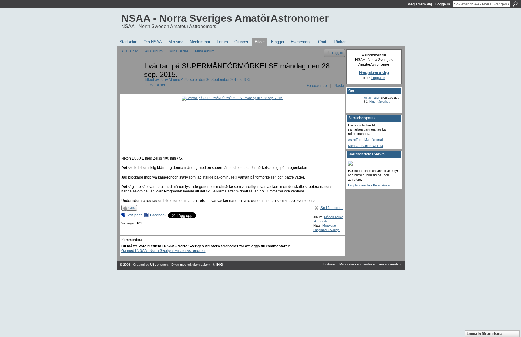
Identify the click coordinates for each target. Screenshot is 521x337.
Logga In (378, 78)
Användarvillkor (390, 264)
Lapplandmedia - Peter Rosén (369, 185)
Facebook (158, 215)
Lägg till (337, 53)
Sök (515, 4)
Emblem (329, 264)
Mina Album (204, 51)
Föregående (317, 86)
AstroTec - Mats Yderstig (366, 139)
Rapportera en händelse (357, 264)
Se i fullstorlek (331, 208)
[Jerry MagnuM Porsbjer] (131, 79)
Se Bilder (157, 85)
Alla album (154, 51)
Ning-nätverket (379, 101)
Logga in (442, 4)
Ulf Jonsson (372, 97)
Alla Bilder (129, 51)
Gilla (131, 208)
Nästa (339, 86)
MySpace (135, 215)
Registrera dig (420, 4)
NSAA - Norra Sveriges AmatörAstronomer (225, 18)
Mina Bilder (178, 51)
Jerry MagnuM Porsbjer (179, 80)
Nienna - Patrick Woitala (365, 146)
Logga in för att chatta (484, 333)
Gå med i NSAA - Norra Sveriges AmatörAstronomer (163, 251)
